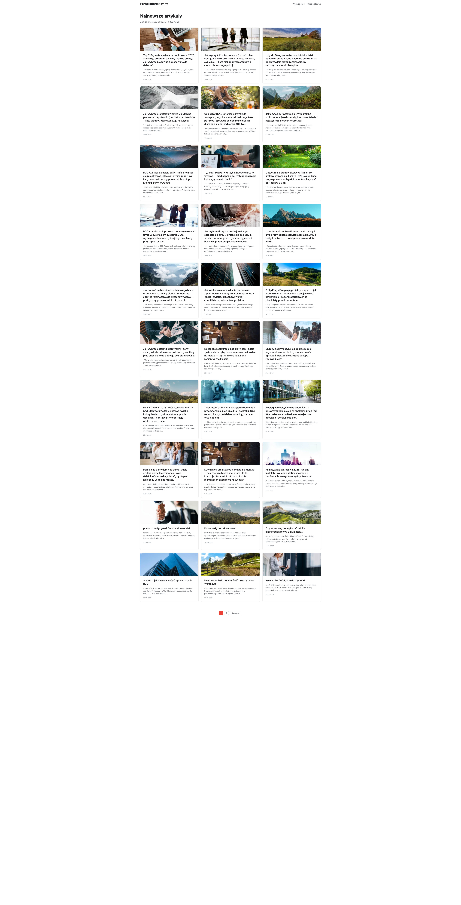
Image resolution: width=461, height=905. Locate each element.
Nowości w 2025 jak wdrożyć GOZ (285, 580)
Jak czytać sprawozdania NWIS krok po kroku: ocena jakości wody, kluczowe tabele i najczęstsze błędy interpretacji (292, 117)
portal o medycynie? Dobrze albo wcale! (166, 528)
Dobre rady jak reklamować (220, 528)
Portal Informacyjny (154, 4)
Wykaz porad (298, 4)
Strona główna (314, 4)
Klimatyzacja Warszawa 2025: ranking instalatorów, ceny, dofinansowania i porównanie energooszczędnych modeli (289, 473)
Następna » (236, 613)
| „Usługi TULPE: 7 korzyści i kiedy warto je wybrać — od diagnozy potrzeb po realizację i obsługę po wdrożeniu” (230, 176)
